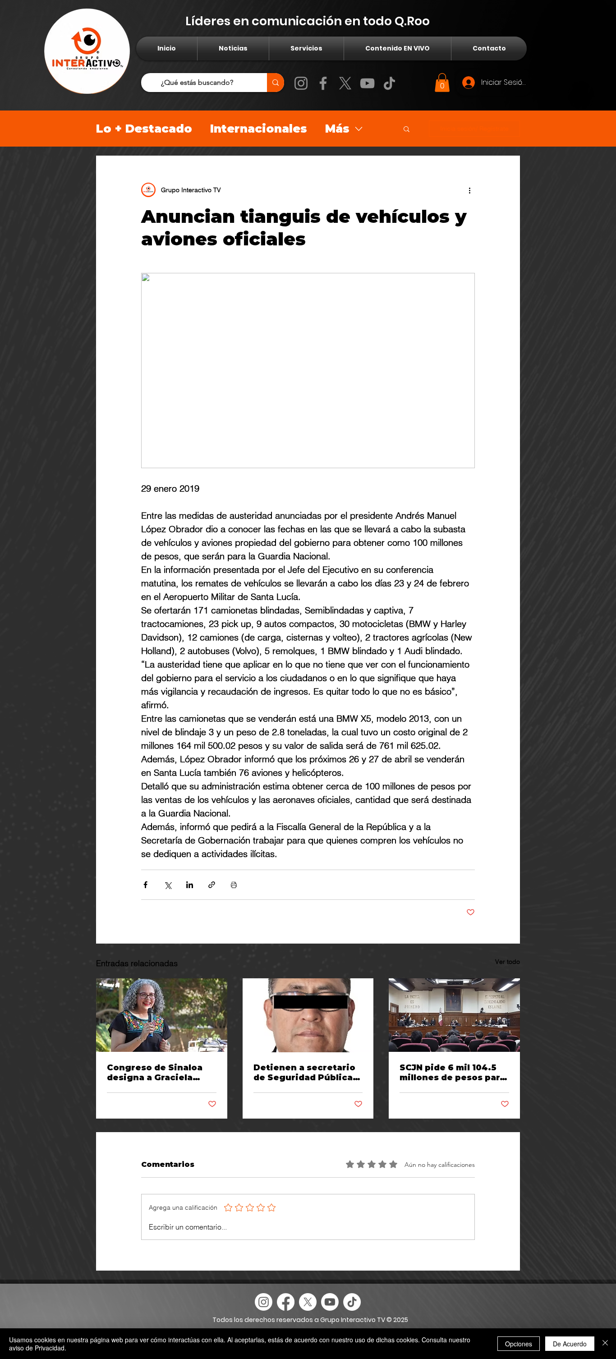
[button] (442, 82)
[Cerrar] (605, 1344)
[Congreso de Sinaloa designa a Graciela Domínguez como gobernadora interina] (161, 1015)
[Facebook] (323, 83)
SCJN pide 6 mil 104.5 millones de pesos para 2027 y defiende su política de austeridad (452, 1073)
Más (337, 128)
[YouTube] (367, 83)
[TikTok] (389, 83)
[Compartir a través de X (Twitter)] (167, 884)
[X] (345, 83)
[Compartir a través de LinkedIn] (189, 884)
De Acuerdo (570, 1343)
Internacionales (258, 128)
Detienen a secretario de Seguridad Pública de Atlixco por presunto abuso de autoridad (304, 1073)
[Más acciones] (469, 189)
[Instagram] (301, 83)
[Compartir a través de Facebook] (145, 884)
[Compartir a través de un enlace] (211, 884)
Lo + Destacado (144, 128)
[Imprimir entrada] (234, 884)
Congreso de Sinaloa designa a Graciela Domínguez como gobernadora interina (157, 1073)
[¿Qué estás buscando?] (275, 82)
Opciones (518, 1343)
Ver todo (507, 962)
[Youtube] (330, 1302)
